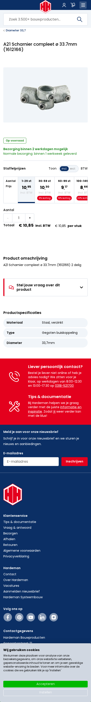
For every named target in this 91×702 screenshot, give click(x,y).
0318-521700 (64, 385)
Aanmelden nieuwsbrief (21, 591)
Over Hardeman (15, 580)
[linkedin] (42, 617)
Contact (9, 574)
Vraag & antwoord (17, 527)
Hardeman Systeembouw (23, 597)
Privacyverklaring (16, 556)
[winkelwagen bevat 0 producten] (72, 5)
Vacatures (11, 585)
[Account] (64, 5)
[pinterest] (19, 617)
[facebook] (7, 617)
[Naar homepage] (45, 6)
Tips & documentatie (19, 522)
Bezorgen (10, 533)
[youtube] (30, 617)
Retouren (10, 545)
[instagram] (53, 617)
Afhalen (9, 539)
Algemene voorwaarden (21, 550)
